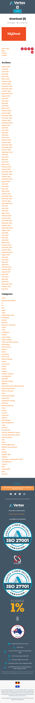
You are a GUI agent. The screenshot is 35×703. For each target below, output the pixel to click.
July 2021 (5, 206)
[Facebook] (25, 48)
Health (4, 369)
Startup (4, 452)
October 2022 (6, 176)
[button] (17, 7)
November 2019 (7, 247)
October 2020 (6, 225)
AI (2, 303)
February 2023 (6, 167)
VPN (3, 466)
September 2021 (7, 203)
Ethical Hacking (7, 359)
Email (3, 352)
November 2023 (7, 147)
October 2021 (6, 201)
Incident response (8, 374)
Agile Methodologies (9, 300)
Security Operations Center (11, 432)
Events (4, 361)
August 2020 (6, 230)
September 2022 (7, 179)
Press (4, 408)
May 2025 (5, 103)
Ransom (4, 418)
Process (4, 413)
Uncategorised (7, 462)
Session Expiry (7, 437)
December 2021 (7, 196)
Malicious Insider (7, 381)
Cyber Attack (6, 337)
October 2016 (6, 286)
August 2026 (6, 66)
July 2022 (5, 184)
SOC (3, 440)
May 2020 (5, 237)
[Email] (32, 52)
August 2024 (6, 125)
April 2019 (5, 264)
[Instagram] (32, 48)
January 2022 (6, 194)
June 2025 (5, 101)
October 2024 (6, 120)
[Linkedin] (20, 494)
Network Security (7, 391)
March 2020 (5, 242)
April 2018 (5, 281)
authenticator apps (8, 315)
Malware (4, 383)
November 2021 (7, 198)
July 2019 (5, 257)
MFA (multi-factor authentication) (13, 386)
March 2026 (5, 79)
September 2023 (7, 152)
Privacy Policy (20, 514)
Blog (3, 51)
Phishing (5, 403)
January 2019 (6, 269)
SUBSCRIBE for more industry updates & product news (17, 488)
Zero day (5, 474)
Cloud (4, 327)
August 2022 (6, 181)
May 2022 (5, 189)
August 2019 (6, 255)
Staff (3, 449)
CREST (4, 335)
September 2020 (7, 228)
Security (4, 427)
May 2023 (5, 159)
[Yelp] (22, 48)
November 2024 (7, 118)
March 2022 (5, 191)
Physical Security (7, 405)
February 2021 (6, 216)
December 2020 (7, 220)
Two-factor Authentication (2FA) (12, 459)
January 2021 (6, 218)
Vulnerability (6, 469)
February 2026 (6, 81)
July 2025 (5, 98)
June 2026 (5, 71)
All (2, 305)
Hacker (4, 366)
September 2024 (7, 123)
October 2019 (6, 250)
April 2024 (5, 135)
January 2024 (6, 142)
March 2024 (5, 137)
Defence (4, 349)
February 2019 (6, 267)
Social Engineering (8, 444)
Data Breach (6, 344)
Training (4, 457)
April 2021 (5, 211)
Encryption (5, 354)
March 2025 (5, 108)
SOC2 (4, 442)
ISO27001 (5, 379)
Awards (4, 320)
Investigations (6, 376)
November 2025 (7, 88)
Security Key (6, 430)
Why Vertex (5, 48)
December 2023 (7, 145)
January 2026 (6, 84)
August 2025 (6, 96)
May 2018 (5, 279)
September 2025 (7, 93)
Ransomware (6, 420)
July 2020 (5, 233)
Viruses (4, 464)
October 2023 (6, 150)
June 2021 (5, 208)
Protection (5, 415)
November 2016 (7, 284)
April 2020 (5, 240)
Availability (5, 317)
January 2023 (6, 169)
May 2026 (5, 74)
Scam (3, 425)
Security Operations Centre (11, 435)
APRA (4, 310)
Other (3, 393)
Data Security (6, 347)
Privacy (4, 410)
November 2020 (7, 223)
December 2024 (7, 115)
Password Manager (8, 396)
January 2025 (6, 113)
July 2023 (5, 154)
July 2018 (5, 274)
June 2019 (5, 259)
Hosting (4, 371)
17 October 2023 (23, 23)
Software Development (9, 447)
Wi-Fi (3, 471)
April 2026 (5, 76)
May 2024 (5, 132)
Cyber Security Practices (10, 342)
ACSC (4, 298)
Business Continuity (8, 325)
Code (3, 330)
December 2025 (7, 86)
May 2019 (5, 262)
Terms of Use (12, 514)
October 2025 (6, 91)
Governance (6, 364)
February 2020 (6, 245)
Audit (3, 313)
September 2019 (7, 252)
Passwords (5, 398)
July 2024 (5, 128)
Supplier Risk (6, 454)
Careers (4, 53)
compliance (5, 332)
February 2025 (6, 110)
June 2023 (5, 157)
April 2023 (5, 162)
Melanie (13, 23)
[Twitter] (28, 48)
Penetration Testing (8, 400)
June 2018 (5, 277)
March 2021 (5, 213)
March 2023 (5, 164)
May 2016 (5, 289)
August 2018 (6, 272)
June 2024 (5, 130)
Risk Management (8, 422)
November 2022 (7, 174)
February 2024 (6, 140)
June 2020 (5, 235)
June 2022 (5, 186)
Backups (5, 322)
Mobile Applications (8, 388)
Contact (4, 55)
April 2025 (5, 106)
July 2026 (5, 69)
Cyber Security (7, 339)
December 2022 (7, 172)
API (3, 308)
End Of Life (5, 357)
